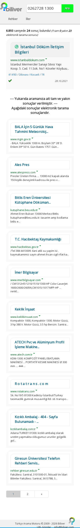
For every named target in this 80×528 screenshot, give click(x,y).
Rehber (13, 19)
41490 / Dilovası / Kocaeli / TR (26, 74)
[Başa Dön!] (72, 521)
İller (28, 19)
